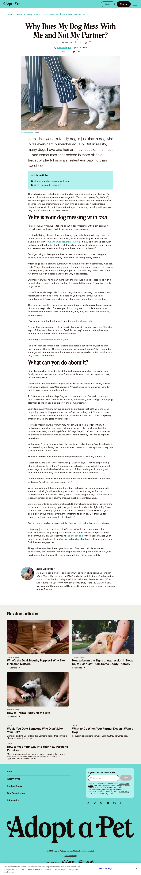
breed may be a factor (52, 339)
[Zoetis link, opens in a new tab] (90, 861)
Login (107, 4)
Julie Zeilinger (64, 47)
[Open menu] (135, 4)
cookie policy (34, 869)
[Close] (137, 869)
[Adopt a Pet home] (11, 4)
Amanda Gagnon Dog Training (64, 241)
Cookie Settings (71, 856)
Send (126, 778)
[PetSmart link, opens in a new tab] (68, 862)
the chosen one (75, 535)
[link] (124, 792)
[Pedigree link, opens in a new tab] (80, 862)
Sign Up (124, 4)
